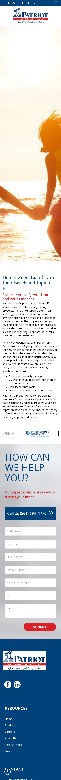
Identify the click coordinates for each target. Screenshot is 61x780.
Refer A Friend (13, 745)
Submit (40, 626)
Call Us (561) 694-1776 (19, 3)
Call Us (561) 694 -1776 (27, 513)
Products (10, 725)
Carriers (10, 732)
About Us (10, 738)
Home (8, 719)
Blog (8, 751)
